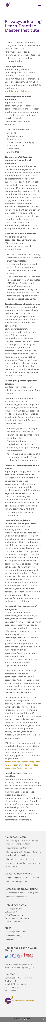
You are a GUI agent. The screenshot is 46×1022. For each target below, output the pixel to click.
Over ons (10, 940)
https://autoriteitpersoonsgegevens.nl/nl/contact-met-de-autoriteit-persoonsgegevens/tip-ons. (23, 764)
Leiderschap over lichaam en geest (22, 893)
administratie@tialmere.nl (18, 91)
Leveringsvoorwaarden (16, 932)
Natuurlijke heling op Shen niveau (21, 859)
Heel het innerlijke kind (16, 881)
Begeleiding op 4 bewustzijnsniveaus (22, 877)
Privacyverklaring (13, 936)
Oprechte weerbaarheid (16, 897)
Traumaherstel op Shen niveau (19, 848)
